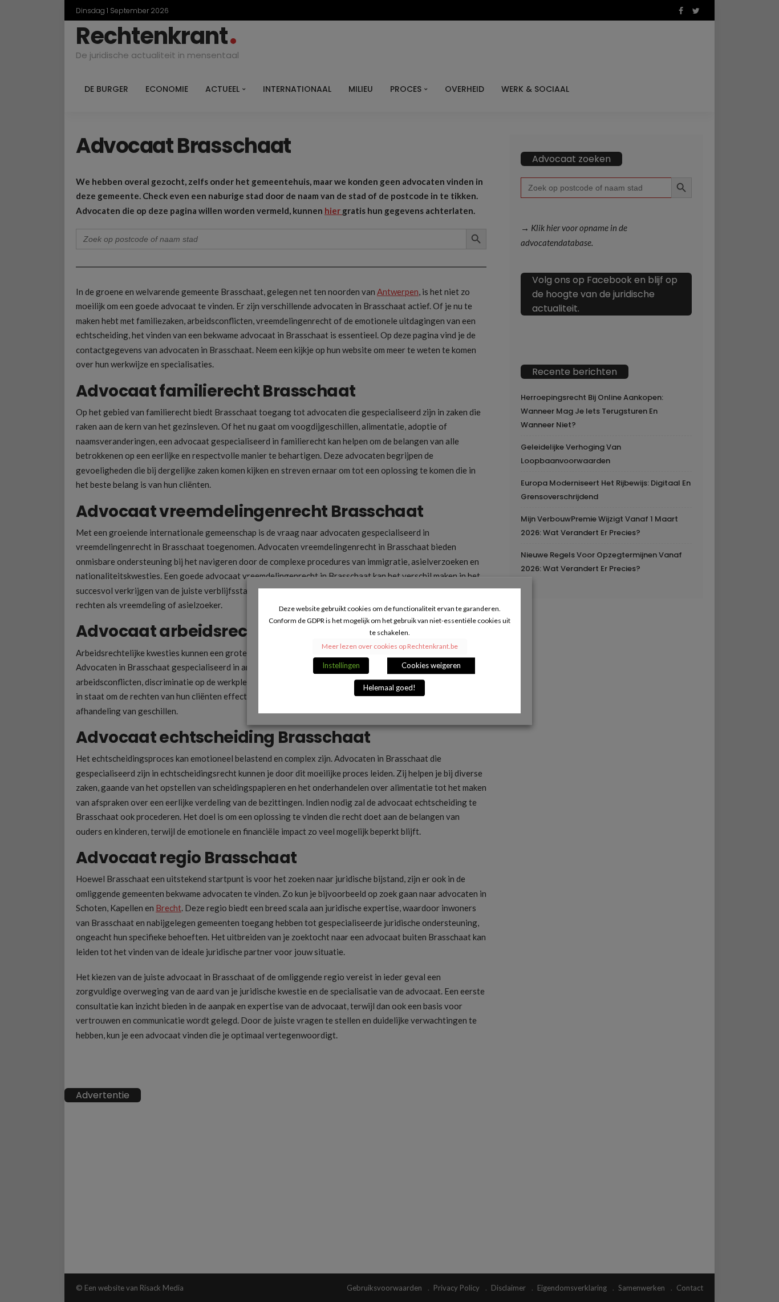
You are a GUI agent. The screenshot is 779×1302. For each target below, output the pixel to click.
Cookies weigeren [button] (431, 665)
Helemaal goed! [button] (389, 688)
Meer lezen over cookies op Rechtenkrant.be (390, 646)
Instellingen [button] (341, 665)
